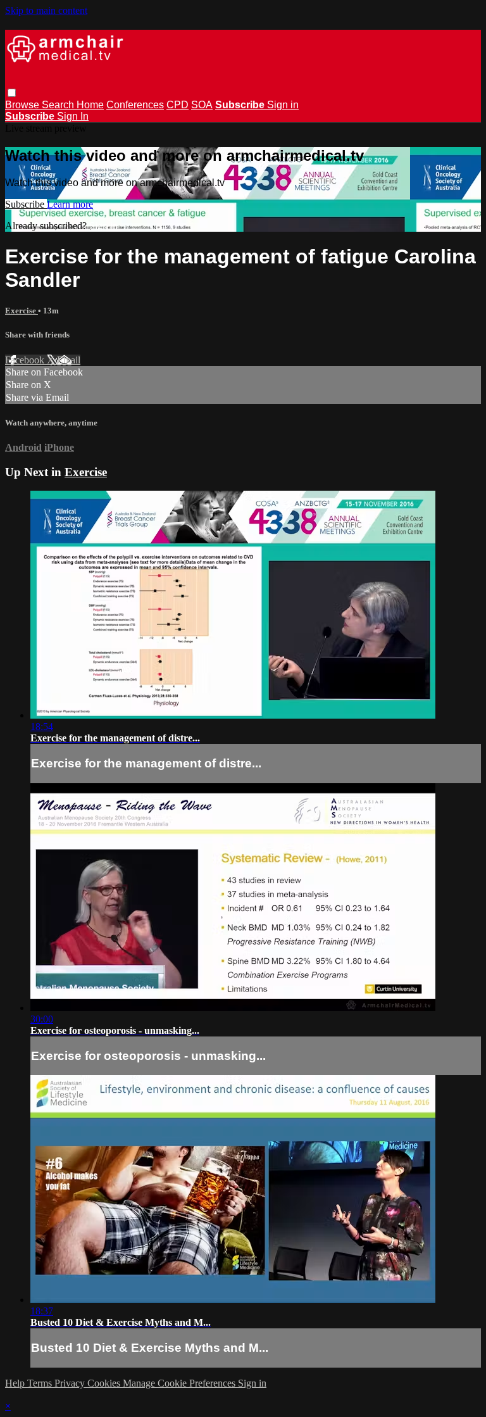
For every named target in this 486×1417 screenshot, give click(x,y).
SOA (202, 104)
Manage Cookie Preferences (180, 1383)
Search (59, 104)
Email (68, 360)
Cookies (105, 1383)
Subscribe (26, 204)
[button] (12, 93)
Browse (23, 104)
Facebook (26, 360)
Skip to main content (46, 10)
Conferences (135, 104)
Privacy (70, 1383)
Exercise (21, 310)
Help (16, 1383)
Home (90, 104)
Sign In (73, 116)
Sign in (283, 104)
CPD (177, 104)
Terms (40, 1383)
